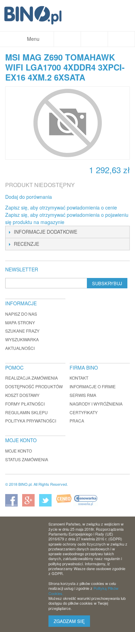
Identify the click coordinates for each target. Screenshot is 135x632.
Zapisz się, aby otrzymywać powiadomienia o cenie (61, 207)
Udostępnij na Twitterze (80, 197)
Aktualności (20, 348)
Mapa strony (20, 322)
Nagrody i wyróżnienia (96, 404)
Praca (77, 421)
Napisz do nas (21, 314)
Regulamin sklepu (26, 412)
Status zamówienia (26, 459)
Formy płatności (25, 404)
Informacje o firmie (93, 386)
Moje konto (18, 451)
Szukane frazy (22, 331)
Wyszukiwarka (22, 339)
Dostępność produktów (34, 386)
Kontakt (79, 378)
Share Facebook (66, 197)
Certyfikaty (84, 412)
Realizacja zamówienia (31, 378)
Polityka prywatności (30, 421)
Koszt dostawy (22, 395)
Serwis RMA (83, 395)
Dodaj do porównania (28, 196)
